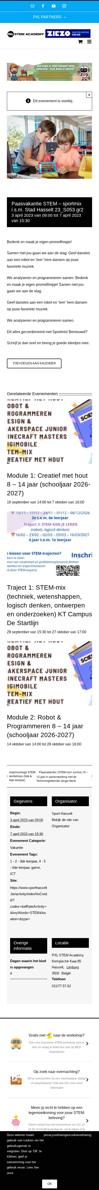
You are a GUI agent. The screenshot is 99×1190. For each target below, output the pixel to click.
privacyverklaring (55, 1135)
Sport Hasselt (62, 813)
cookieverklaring (80, 1135)
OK (49, 1184)
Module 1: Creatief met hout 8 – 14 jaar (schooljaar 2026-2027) (48, 484)
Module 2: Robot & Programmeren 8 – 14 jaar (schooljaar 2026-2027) (45, 726)
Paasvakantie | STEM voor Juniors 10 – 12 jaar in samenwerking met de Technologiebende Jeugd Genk (62, 776)
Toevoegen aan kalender (34, 363)
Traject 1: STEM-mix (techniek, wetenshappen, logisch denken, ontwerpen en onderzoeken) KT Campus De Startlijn (49, 605)
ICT (13, 874)
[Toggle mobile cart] (80, 41)
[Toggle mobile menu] (89, 41)
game (35, 867)
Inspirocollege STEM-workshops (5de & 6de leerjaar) (22, 776)
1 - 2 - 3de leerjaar (23, 861)
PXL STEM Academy (68, 955)
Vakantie (16, 848)
